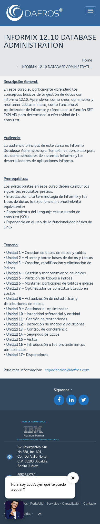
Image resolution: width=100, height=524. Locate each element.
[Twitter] (83, 400)
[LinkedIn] (71, 400)
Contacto (89, 503)
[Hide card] (73, 478)
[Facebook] (59, 400)
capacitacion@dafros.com (67, 370)
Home (87, 60)
